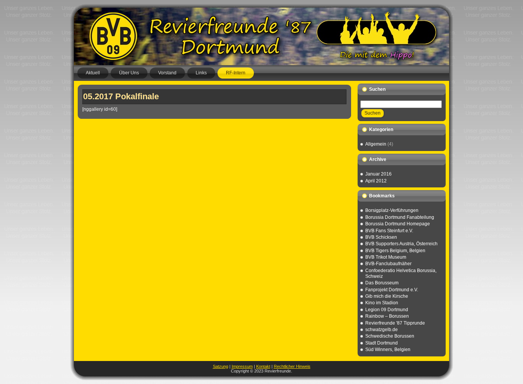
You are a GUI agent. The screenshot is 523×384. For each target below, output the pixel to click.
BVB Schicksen (381, 237)
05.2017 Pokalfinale (121, 96)
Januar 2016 (378, 174)
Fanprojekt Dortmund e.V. (391, 289)
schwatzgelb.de (381, 329)
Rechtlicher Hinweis (292, 366)
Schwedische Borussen (389, 336)
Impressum (242, 366)
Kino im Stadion (381, 302)
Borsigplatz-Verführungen (391, 210)
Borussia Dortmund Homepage (397, 223)
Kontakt (263, 366)
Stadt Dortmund (381, 343)
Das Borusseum (382, 283)
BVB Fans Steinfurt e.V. (389, 230)
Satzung (220, 366)
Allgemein (375, 144)
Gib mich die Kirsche (386, 296)
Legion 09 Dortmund (386, 309)
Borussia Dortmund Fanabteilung (399, 217)
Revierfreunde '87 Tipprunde (395, 323)
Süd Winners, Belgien (387, 349)
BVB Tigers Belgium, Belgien (395, 250)
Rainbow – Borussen (387, 316)
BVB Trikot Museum (385, 257)
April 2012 (376, 181)
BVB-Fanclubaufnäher (388, 263)
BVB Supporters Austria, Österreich (401, 243)
